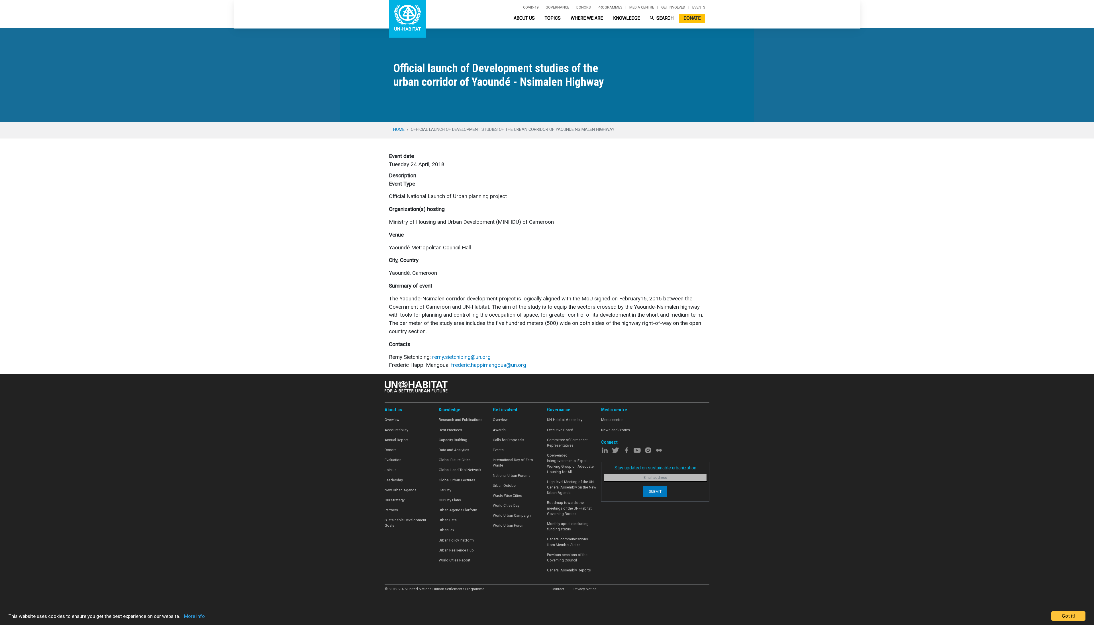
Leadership (394, 480)
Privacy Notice (585, 589)
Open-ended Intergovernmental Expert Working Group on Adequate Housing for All (570, 463)
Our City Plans (450, 500)
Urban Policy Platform (456, 540)
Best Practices (450, 430)
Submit (655, 491)
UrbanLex (446, 530)
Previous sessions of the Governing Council (567, 557)
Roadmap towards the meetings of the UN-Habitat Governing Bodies (569, 508)
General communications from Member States (567, 542)
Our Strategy (395, 500)
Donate (692, 18)
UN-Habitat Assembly (564, 420)
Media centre (641, 7)
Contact (558, 589)
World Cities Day (506, 505)
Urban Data (448, 520)
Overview (392, 420)
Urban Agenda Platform (458, 510)
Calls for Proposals (508, 440)
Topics (553, 18)
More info (194, 616)
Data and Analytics (454, 450)
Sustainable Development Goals (405, 523)
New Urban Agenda (401, 490)
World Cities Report (454, 560)
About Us (524, 18)
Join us (391, 470)
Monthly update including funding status (568, 526)
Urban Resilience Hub (456, 550)
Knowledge (626, 18)
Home (399, 129)
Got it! (1068, 616)
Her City (445, 490)
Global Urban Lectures (457, 480)
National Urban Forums (511, 475)
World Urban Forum (508, 525)
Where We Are (587, 18)
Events (698, 7)
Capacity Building (453, 440)
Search (664, 18)
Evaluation (393, 460)
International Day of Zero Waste (513, 462)
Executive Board (560, 430)
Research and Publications (460, 420)
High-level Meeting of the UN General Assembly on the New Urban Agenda (571, 487)
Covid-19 (530, 7)
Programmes (610, 7)
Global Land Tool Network (460, 470)
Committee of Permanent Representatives (567, 442)
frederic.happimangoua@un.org (488, 365)
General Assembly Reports (569, 570)
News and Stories (615, 430)
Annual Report (396, 440)
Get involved (673, 7)
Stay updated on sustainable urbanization (655, 468)
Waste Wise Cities (507, 495)
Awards (499, 430)
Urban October (505, 485)
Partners (391, 510)
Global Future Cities (455, 460)
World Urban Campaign (512, 515)
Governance (557, 7)
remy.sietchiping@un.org (461, 357)
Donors (583, 7)
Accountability (396, 430)
